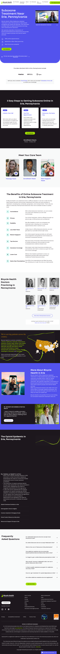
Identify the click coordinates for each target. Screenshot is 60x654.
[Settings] (55, 22)
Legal (26, 604)
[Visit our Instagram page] (2, 609)
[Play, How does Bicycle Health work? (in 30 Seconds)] (37, 22)
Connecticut (21, 341)
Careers (27, 601)
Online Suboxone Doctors (47, 599)
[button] (16, 2)
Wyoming (19, 351)
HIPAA (24, 616)
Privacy (3, 616)
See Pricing (24, 80)
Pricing (26, 599)
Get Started (6, 49)
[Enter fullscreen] (57, 22)
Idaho (13, 343)
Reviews (43, 604)
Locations (43, 606)
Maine (24, 343)
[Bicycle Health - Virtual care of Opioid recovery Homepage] (6, 3)
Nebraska (4, 346)
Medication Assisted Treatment (48, 601)
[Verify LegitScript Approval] (44, 616)
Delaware (4, 343)
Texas (18, 349)
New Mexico (15, 346)
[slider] (40, 21)
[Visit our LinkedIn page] (8, 609)
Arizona (3, 341)
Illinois (16, 343)
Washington (4, 351)
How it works (28, 595)
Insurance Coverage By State (32, 608)
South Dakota (12, 349)
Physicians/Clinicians (29, 606)
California (9, 341)
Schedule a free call (46, 80)
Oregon (16, 348)
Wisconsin (11, 351)
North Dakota (10, 348)
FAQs (42, 597)
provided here (19, 628)
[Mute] (47, 22)
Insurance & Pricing (22, 3)
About (26, 597)
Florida (9, 343)
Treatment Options (45, 608)
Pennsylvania (4, 349)
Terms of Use (32, 616)
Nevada (9, 346)
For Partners (39, 3)
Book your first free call (40, 322)
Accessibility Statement (14, 616)
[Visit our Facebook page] (5, 609)
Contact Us (6, 602)
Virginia (23, 349)
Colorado (15, 341)
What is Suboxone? (45, 595)
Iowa (20, 343)
